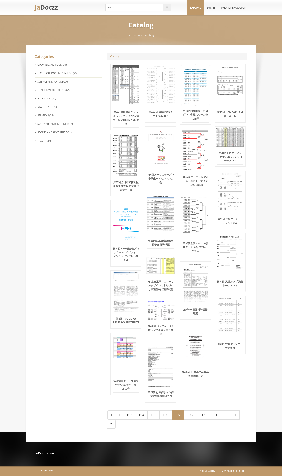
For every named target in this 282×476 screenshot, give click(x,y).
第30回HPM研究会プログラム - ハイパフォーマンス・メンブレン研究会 (126, 254)
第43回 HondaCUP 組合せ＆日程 (230, 114)
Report (242, 470)
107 (178, 414)
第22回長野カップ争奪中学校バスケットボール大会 (126, 384)
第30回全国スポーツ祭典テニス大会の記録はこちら (195, 247)
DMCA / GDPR (227, 470)
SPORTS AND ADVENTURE (52, 132)
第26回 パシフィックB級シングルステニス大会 (160, 329)
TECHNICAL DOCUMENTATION (55, 73)
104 (141, 414)
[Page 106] (119, 415)
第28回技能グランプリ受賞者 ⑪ (230, 345)
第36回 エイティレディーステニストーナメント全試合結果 (195, 180)
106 (165, 414)
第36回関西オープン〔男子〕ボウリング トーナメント (230, 156)
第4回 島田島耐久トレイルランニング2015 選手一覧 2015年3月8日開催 (126, 117)
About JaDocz (207, 470)
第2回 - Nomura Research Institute (126, 320)
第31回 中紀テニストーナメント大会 (230, 221)
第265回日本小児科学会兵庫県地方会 (195, 373)
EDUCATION (44, 98)
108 (190, 414)
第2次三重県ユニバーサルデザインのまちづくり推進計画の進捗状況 (161, 285)
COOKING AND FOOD (49, 64)
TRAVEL (41, 140)
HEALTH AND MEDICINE (51, 90)
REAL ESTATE (44, 107)
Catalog (114, 56)
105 (153, 414)
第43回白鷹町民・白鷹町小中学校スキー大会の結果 (195, 114)
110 (214, 414)
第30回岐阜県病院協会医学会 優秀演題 (160, 242)
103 (129, 414)
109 (202, 414)
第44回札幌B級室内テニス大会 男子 (160, 114)
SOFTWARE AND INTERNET (52, 124)
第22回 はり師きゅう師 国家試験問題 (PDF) (161, 394)
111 (226, 414)
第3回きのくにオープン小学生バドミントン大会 (161, 178)
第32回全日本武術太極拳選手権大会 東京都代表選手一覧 (126, 186)
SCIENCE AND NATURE (50, 81)
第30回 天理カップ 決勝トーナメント (230, 283)
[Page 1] (111, 415)
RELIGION (43, 115)
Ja (46, 7)
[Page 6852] (111, 424)
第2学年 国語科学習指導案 (195, 311)
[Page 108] (236, 415)
